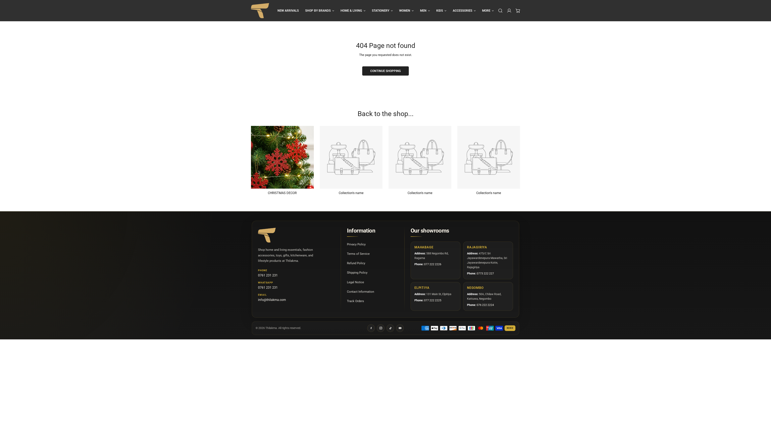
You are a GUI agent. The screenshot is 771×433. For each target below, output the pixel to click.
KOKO (510, 328)
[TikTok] (390, 328)
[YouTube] (400, 328)
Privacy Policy (356, 244)
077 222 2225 (432, 300)
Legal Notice (355, 282)
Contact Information (360, 291)
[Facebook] (371, 328)
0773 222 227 (485, 273)
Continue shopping (385, 71)
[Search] (500, 10)
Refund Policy (356, 263)
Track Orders (355, 301)
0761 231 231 (268, 275)
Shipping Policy (357, 272)
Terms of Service (358, 254)
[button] (319, 10)
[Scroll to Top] (764, 412)
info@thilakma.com (272, 300)
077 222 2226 (432, 264)
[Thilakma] (260, 10)
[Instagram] (380, 328)
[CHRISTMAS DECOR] (282, 157)
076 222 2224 (485, 305)
